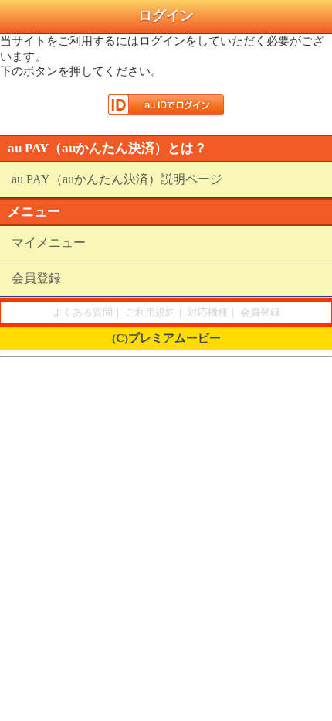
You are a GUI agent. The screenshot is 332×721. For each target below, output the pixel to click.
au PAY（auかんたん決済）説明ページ (117, 179)
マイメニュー (49, 242)
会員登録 (36, 278)
